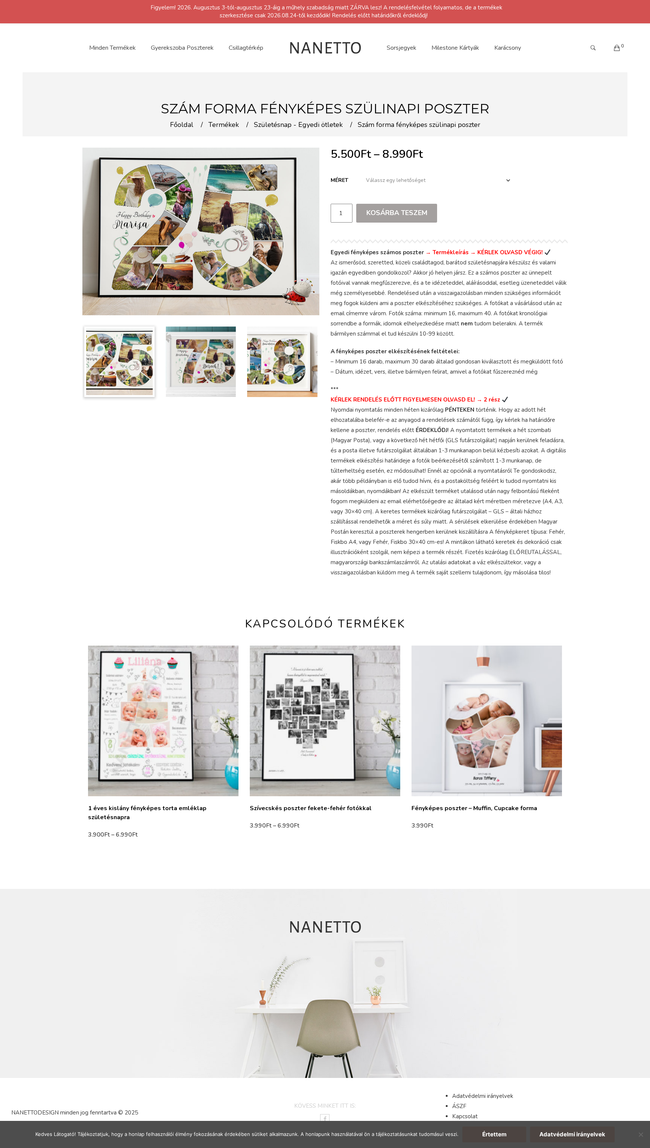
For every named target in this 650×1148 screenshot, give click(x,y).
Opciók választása (114, 834)
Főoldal (181, 125)
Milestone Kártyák (455, 48)
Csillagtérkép (246, 48)
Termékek (223, 125)
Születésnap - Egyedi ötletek (298, 125)
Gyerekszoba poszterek (182, 48)
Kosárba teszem (396, 212)
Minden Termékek (112, 48)
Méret (339, 180)
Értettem (494, 1134)
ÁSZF (459, 1106)
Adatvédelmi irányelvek (482, 1096)
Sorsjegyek (401, 48)
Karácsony (507, 48)
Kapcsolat (465, 1116)
